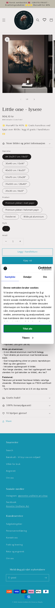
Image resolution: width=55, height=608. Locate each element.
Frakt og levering (14, 545)
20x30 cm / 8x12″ (15, 191)
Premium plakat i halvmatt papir (22, 210)
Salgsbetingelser (14, 524)
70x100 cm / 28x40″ (16, 184)
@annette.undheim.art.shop (33, 496)
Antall (4, 235)
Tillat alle (27, 328)
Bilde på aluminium (34, 217)
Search (9, 450)
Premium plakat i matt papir (20, 203)
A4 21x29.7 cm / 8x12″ (17, 157)
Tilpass (26, 337)
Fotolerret (11, 217)
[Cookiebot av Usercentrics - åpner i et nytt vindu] (38, 268)
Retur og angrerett (15, 551)
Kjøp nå (27, 260)
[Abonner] (45, 577)
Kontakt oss (12, 538)
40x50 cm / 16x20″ (16, 170)
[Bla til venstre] (20, 99)
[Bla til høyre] (34, 99)
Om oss (10, 478)
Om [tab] (45, 277)
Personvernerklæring (16, 531)
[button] (3, 20)
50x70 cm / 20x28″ (16, 177)
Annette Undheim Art (17, 506)
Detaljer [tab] (27, 277)
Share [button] (9, 421)
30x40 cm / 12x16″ (15, 163)
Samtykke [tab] (10, 277)
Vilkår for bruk (13, 464)
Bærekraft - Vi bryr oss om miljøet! (23, 457)
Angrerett (10, 471)
